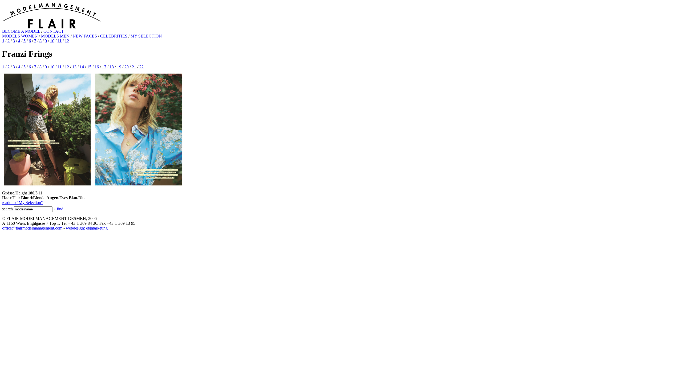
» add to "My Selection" (22, 202)
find (60, 209)
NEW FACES (85, 36)
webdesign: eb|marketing (87, 228)
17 (104, 67)
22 (141, 67)
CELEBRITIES (113, 36)
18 (111, 67)
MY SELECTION (146, 36)
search (7, 209)
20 (126, 67)
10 (52, 41)
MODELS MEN (55, 36)
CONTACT (53, 31)
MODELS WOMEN (20, 36)
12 (67, 41)
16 (97, 67)
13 (74, 67)
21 (134, 67)
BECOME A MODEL (21, 31)
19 (119, 67)
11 (60, 41)
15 (89, 67)
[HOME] (51, 27)
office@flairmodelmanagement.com (32, 228)
